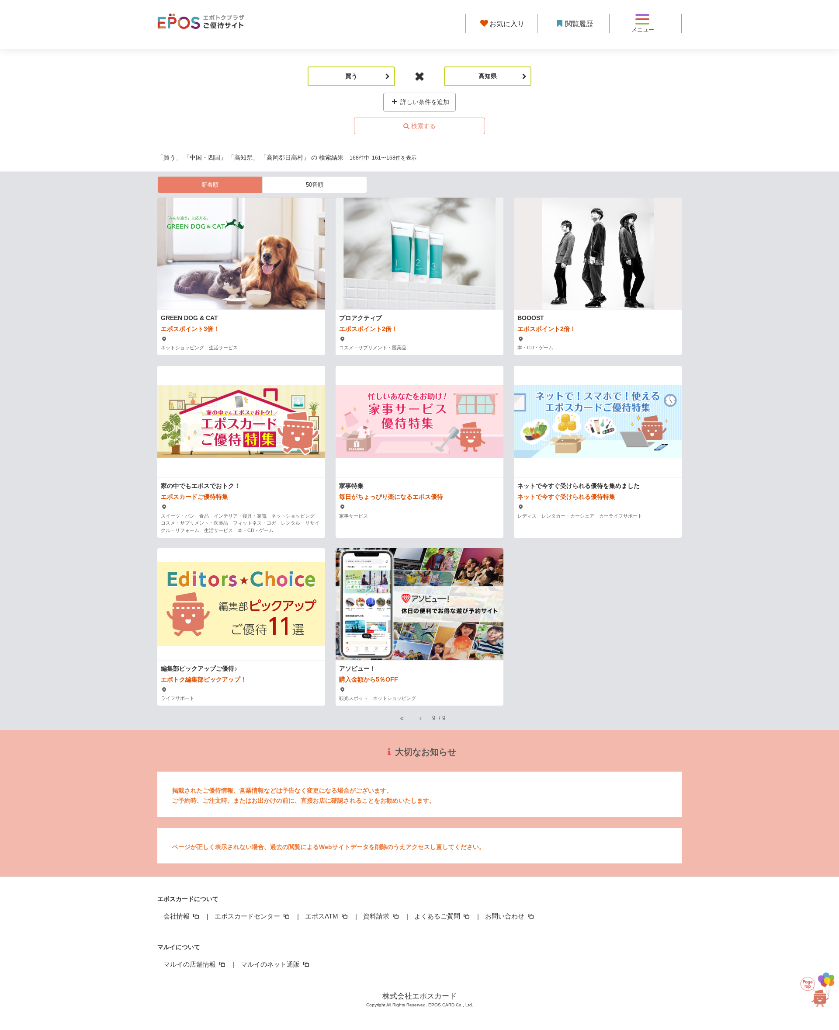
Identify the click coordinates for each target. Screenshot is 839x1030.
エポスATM (322, 916)
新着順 (209, 184)
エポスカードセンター (248, 916)
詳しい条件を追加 (424, 101)
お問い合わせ (505, 916)
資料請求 (377, 916)
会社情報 (177, 916)
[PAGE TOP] (813, 989)
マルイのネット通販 (271, 964)
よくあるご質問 (438, 916)
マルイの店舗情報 (190, 964)
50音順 (314, 184)
